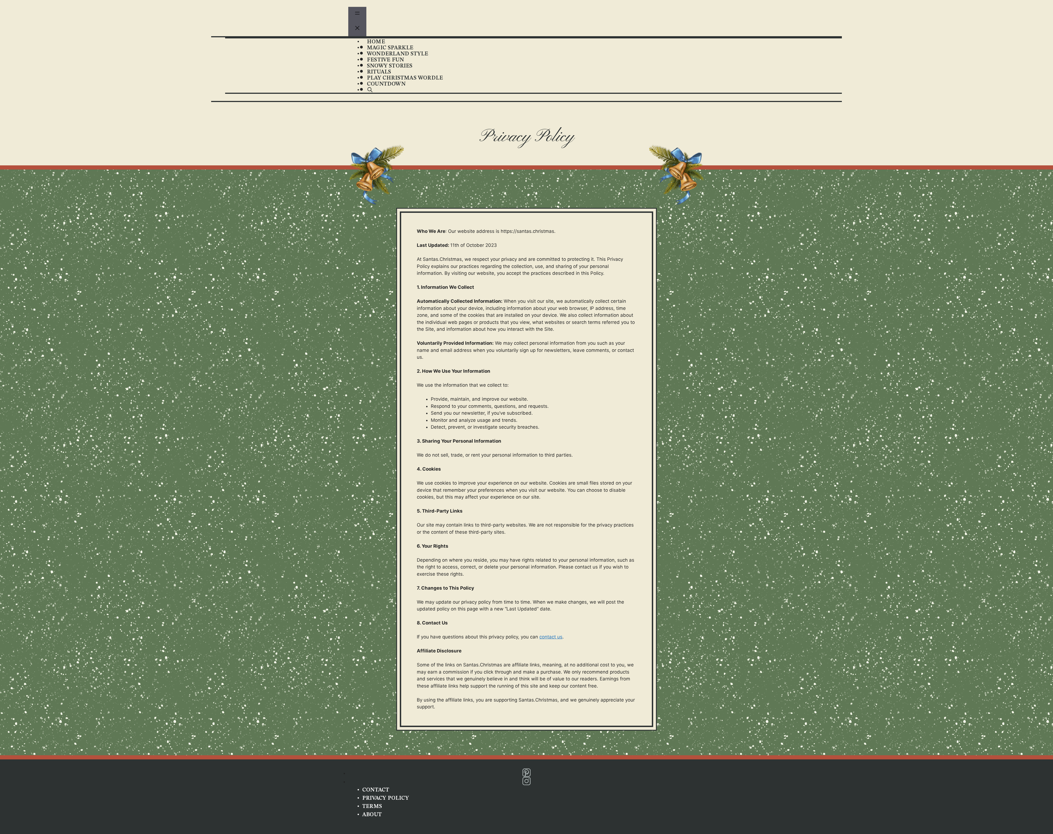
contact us (550, 637)
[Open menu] (357, 14)
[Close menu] (357, 29)
